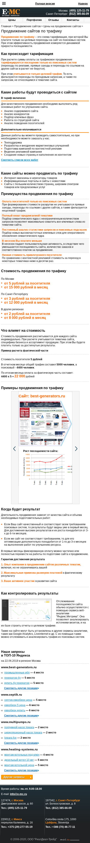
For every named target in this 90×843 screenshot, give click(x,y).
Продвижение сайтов (27, 26)
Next (75, 447)
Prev (15, 447)
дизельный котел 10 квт (19, 759)
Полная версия (45, 3)
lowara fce (10, 737)
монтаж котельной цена (19, 765)
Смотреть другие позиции (21, 688)
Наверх (83, 3)
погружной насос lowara (19, 727)
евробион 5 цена (14, 705)
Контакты (73, 20)
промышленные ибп (17, 672)
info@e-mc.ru (18, 794)
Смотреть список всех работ (19, 160)
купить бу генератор (16, 683)
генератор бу (12, 677)
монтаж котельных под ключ (21, 754)
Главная (6, 26)
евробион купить (14, 710)
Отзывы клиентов (54, 21)
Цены (12, 20)
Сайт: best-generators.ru (42, 396)
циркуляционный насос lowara (23, 732)
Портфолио (34, 20)
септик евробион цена (18, 699)
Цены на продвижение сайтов (62, 26)
